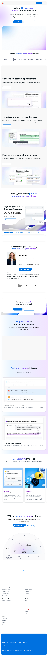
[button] (8, 232)
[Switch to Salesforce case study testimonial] (19, 285)
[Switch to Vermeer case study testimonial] (37, 285)
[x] (8, 638)
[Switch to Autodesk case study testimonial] (10, 285)
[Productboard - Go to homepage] (3, 3)
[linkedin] (12, 638)
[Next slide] (43, 485)
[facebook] (3, 638)
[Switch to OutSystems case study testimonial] (28, 285)
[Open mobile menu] (44, 3)
